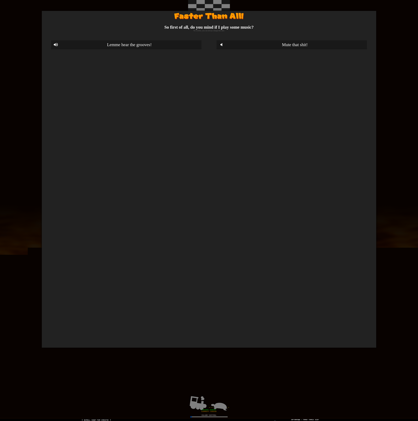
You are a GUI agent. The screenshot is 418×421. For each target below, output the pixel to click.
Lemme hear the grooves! (129, 44)
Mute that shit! (295, 44)
